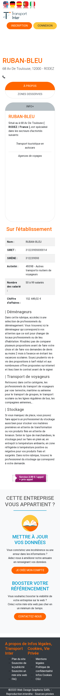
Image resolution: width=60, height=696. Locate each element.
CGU (38, 679)
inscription (19, 25)
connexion (45, 25)
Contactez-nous (30, 616)
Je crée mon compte (30, 570)
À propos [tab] (30, 85)
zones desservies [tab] (30, 94)
